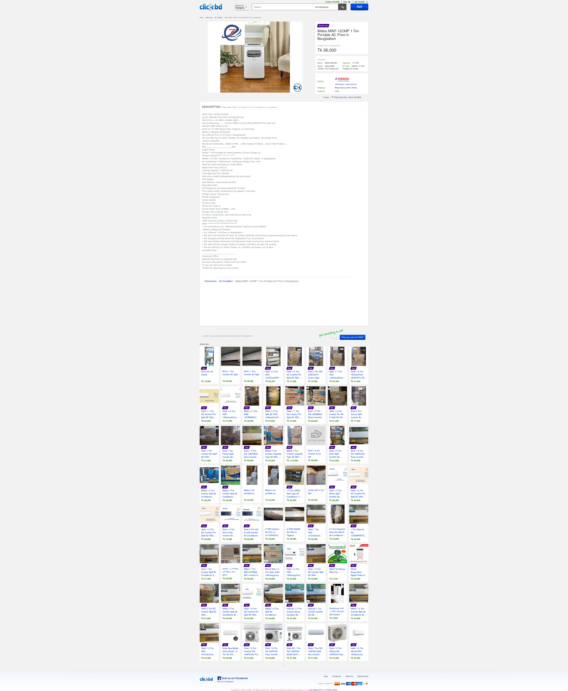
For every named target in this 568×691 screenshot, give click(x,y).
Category (239, 6)
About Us (349, 676)
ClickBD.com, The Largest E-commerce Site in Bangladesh (211, 7)
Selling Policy (362, 676)
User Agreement (315, 689)
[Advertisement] (284, 303)
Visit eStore (339, 84)
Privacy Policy (331, 689)
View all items (351, 84)
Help (326, 676)
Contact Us (336, 676)
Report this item (340, 97)
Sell (359, 6)
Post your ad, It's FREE (352, 337)
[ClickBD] (206, 679)
